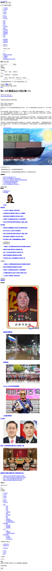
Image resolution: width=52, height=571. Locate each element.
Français (5, 501)
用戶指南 (8, 537)
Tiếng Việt (5, 502)
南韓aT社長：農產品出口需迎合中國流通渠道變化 (15, 179)
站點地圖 (5, 548)
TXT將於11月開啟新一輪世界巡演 (11, 210)
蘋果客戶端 (6, 545)
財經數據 (5, 32)
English (4, 496)
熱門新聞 (5, 40)
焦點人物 (5, 31)
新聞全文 (15, 71)
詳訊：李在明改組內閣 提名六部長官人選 (13, 252)
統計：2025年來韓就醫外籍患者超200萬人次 (13, 478)
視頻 (4, 36)
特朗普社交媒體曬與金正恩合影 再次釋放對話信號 (15, 227)
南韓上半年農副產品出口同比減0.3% (12, 178)
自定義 (24, 77)
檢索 (2, 66)
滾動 (4, 21)
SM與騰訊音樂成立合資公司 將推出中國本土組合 (15, 272)
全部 (6, 71)
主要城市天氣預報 (7, 54)
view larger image (7, 127)
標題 (10, 71)
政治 (4, 22)
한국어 (4, 494)
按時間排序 (7, 74)
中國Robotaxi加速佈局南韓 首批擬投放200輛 (13, 475)
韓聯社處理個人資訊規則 (9, 59)
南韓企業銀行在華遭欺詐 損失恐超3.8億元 (13, 216)
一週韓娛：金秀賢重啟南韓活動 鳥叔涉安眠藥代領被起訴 (17, 246)
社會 (4, 25)
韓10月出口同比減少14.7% (9, 177)
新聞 (4, 504)
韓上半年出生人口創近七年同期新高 (12, 230)
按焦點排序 (15, 74)
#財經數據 (5, 192)
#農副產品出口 (6, 190)
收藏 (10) (5, 44)
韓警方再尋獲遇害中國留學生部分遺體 (12, 255)
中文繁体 (5, 493)
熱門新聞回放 (9, 520)
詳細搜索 (3, 67)
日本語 (4, 497)
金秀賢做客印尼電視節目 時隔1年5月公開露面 (14, 213)
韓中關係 (5, 29)
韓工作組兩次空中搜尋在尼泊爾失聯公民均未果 (14, 477)
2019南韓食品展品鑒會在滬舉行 (10, 181)
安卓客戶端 (6, 544)
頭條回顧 (5, 39)
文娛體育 (5, 26)
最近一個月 (11, 77)
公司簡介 (5, 57)
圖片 (4, 35)
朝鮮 (4, 28)
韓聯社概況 (6, 534)
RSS (4, 53)
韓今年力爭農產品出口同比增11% (11, 184)
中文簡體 (3, 490)
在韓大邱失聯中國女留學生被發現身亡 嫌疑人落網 (15, 222)
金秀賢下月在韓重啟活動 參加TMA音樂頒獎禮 (14, 219)
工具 (4, 529)
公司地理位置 (9, 539)
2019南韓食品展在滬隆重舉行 (10, 182)
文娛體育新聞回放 (10, 522)
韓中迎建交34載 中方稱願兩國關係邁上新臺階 (14, 239)
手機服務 (5, 56)
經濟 (4, 23)
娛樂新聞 (5, 42)
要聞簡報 (5, 33)
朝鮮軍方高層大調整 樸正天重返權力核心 (13, 249)
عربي (4, 498)
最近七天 (18, 77)
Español (5, 500)
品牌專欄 (5, 523)
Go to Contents (4, 1)
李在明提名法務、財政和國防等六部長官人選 (14, 258)
